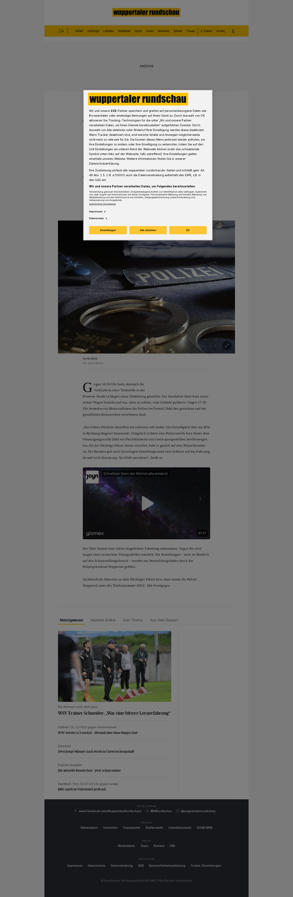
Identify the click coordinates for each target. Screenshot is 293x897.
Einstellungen (108, 230)
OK (188, 230)
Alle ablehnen (148, 230)
